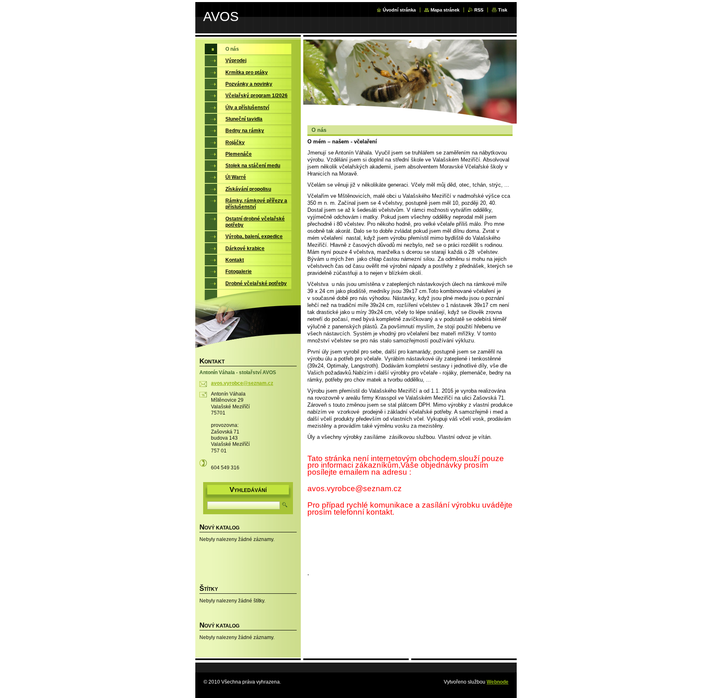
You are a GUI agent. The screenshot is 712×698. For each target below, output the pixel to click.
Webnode (497, 681)
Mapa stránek (445, 9)
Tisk (502, 9)
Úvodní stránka (399, 9)
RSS (478, 9)
